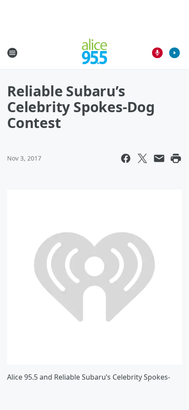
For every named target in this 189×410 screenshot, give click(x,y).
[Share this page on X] (142, 158)
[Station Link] (94, 52)
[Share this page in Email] (159, 158)
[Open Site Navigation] (12, 53)
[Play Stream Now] (174, 53)
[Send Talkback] (157, 53)
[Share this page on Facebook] (126, 158)
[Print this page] (176, 158)
